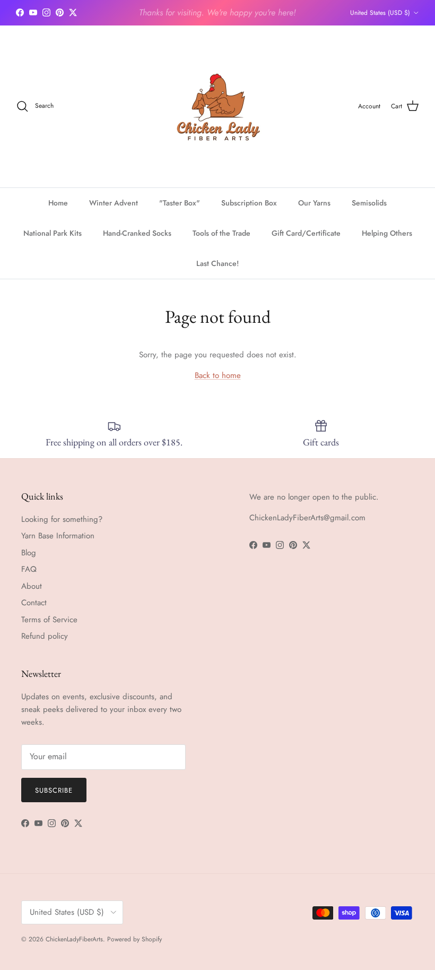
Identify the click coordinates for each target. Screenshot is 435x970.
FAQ (29, 569)
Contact (34, 602)
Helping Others (387, 233)
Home (58, 203)
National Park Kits (52, 233)
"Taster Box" (179, 203)
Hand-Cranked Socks (137, 233)
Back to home (218, 375)
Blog (28, 553)
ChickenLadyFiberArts (74, 939)
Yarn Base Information (57, 536)
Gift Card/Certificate (306, 233)
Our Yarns (314, 203)
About (31, 586)
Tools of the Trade (221, 233)
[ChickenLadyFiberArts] (217, 106)
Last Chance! (217, 263)
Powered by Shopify (134, 939)
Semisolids (369, 203)
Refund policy (44, 636)
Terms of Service (49, 619)
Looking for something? (61, 519)
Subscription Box (249, 203)
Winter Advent (113, 203)
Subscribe (54, 790)
